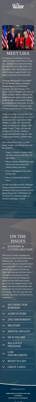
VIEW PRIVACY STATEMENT (18, 398)
